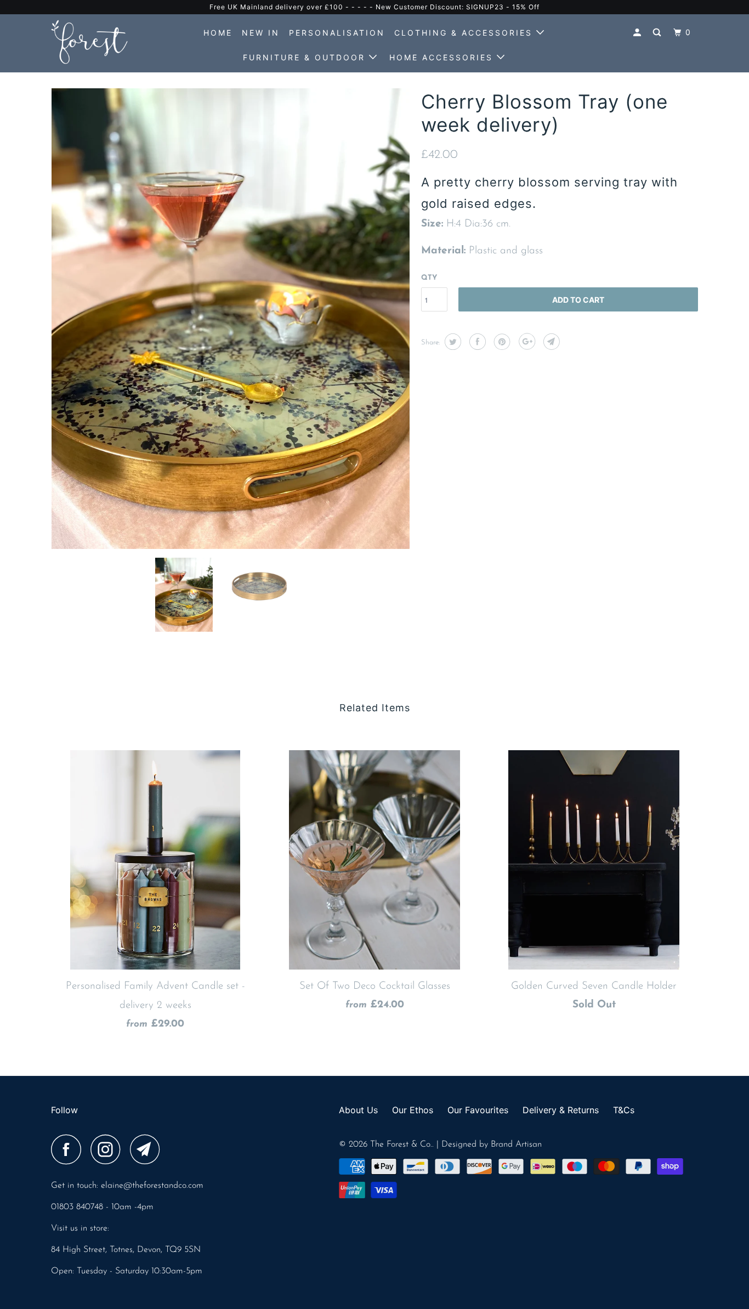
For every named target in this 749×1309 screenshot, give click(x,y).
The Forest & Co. (401, 1144)
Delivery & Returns (561, 1109)
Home (217, 32)
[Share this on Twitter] (451, 341)
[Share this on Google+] (525, 341)
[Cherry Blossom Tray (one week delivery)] (230, 318)
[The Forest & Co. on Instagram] (108, 1149)
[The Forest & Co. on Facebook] (69, 1149)
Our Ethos (412, 1109)
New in (261, 32)
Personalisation (337, 32)
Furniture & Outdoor (306, 57)
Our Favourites (477, 1109)
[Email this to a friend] (550, 341)
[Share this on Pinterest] (500, 341)
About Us (358, 1109)
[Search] (658, 32)
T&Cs (623, 1109)
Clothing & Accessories (465, 32)
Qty (429, 277)
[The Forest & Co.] (107, 41)
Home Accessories (443, 57)
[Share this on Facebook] (476, 341)
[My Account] (638, 32)
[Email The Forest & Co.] (148, 1149)
